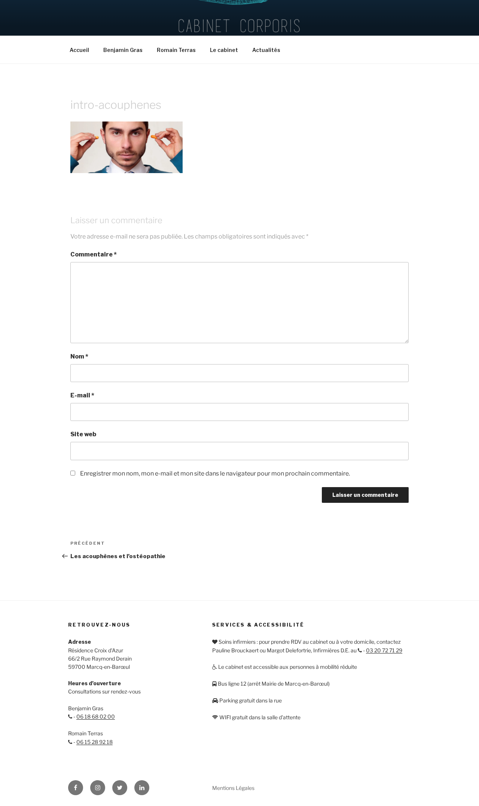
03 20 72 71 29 (384, 650)
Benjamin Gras (123, 50)
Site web (83, 434)
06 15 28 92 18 (94, 742)
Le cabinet (224, 50)
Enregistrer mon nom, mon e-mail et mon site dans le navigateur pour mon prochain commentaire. (215, 473)
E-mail (82, 395)
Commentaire (93, 254)
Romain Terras (176, 50)
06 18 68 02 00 (95, 716)
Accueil (79, 50)
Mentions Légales (233, 788)
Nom (79, 356)
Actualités (266, 50)
